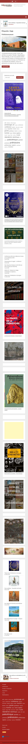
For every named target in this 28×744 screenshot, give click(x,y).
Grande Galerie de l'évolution (14, 529)
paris (20, 714)
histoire (16, 130)
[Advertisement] (14, 430)
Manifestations (5, 694)
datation (13, 127)
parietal (20, 140)
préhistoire (15, 142)
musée (18, 135)
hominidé (4, 707)
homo (11, 133)
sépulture (13, 719)
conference (20, 124)
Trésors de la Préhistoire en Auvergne (12, 275)
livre (11, 135)
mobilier (14, 135)
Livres (3, 692)
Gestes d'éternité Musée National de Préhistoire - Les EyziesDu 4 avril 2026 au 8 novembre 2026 (12, 114)
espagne (8, 703)
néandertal (8, 137)
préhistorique (7, 145)
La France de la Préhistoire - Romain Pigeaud (13, 335)
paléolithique (12, 140)
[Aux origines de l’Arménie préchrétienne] (14, 596)
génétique (11, 130)
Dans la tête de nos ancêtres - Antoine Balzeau (13, 473)
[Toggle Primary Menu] (26, 17)
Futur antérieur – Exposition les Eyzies (17, 22)
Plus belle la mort (8, 633)
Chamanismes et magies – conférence (12, 261)
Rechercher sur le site (9, 75)
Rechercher (20, 77)
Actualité (4, 684)
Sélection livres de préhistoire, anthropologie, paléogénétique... (15, 166)
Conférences (5, 686)
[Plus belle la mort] (14, 627)
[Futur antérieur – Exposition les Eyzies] (14, 581)
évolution (10, 147)
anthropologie (13, 122)
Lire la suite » (6, 66)
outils (24, 711)
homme (6, 133)
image (9, 135)
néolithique (15, 137)
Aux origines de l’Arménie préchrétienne (13, 603)
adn (5, 122)
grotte (6, 131)
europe (5, 128)
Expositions (10, 24)
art (13, 125)
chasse (3, 701)
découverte (18, 127)
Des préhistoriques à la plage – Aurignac (13, 618)
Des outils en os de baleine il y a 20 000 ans (18, 676)
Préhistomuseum (7, 34)
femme (14, 128)
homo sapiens (17, 133)
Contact (4, 727)
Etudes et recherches (13, 678)
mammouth (13, 709)
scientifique (18, 145)
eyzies (23, 703)
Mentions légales (6, 729)
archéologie (8, 125)
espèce (21, 127)
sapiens (14, 145)
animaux (8, 122)
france (18, 128)
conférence (7, 127)
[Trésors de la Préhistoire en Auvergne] (14, 566)
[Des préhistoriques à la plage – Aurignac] (14, 611)
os (20, 137)
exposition (10, 128)
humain (5, 135)
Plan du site (4, 725)
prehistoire (6, 143)
